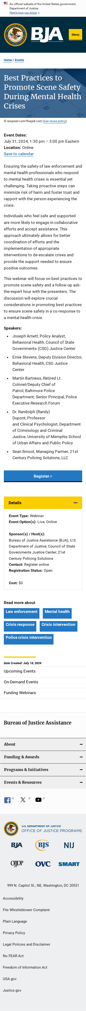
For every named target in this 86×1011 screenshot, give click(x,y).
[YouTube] (40, 801)
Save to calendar (19, 153)
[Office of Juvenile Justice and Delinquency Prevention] (17, 868)
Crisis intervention (58, 624)
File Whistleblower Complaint (26, 910)
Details (15, 502)
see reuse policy (55, 121)
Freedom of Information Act (25, 967)
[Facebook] (9, 801)
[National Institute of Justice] (69, 849)
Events (19, 60)
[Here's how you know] (43, 8)
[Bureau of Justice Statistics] (43, 851)
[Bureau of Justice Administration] (16, 848)
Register (41, 476)
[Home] (47, 35)
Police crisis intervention (29, 637)
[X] (24, 801)
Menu (75, 34)
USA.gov (9, 979)
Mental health (57, 611)
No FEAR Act (13, 956)
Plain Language (15, 921)
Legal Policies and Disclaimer (26, 944)
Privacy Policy (14, 933)
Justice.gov (12, 990)
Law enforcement (22, 611)
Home (8, 60)
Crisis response (20, 624)
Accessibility (13, 898)
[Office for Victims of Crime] (43, 867)
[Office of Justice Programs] (15, 34)
